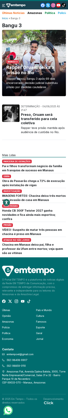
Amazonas (34, 13)
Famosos (41, 321)
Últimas (6, 310)
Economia (7, 338)
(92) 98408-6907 (16, 360)
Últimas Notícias (13, 13)
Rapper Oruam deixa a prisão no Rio (30, 70)
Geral (39, 333)
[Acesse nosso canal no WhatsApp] (7, 410)
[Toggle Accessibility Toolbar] (6, 202)
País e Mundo (44, 310)
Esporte (40, 327)
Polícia (62, 13)
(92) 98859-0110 (16, 365)
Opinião (6, 315)
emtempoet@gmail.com (20, 354)
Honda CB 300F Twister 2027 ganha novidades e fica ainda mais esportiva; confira (29, 215)
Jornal (39, 338)
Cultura (40, 315)
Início (5, 18)
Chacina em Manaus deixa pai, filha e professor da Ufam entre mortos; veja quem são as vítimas (32, 249)
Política (50, 13)
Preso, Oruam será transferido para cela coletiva (39, 119)
